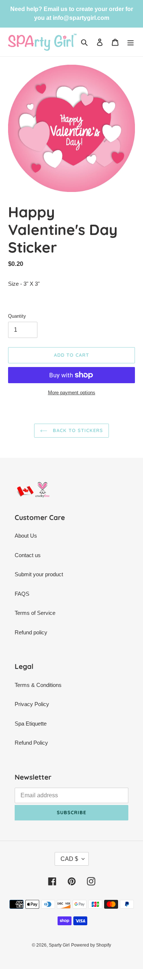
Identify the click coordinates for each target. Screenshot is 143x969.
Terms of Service (35, 613)
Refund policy (31, 632)
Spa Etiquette (31, 723)
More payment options (71, 392)
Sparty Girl (59, 945)
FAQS (22, 594)
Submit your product (39, 574)
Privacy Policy (32, 704)
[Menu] (130, 42)
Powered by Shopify (91, 945)
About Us (26, 535)
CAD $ (69, 859)
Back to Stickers (77, 430)
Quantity (17, 316)
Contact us (28, 555)
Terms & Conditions (38, 685)
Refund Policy (31, 743)
